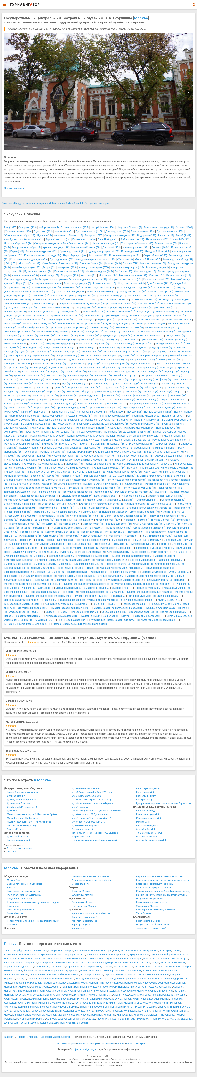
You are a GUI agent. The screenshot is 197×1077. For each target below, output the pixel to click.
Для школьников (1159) (89, 231)
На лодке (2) (30, 463)
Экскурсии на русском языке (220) (95, 259)
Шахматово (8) (134, 387)
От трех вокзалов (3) (173, 499)
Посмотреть (82, 1043)
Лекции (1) (166, 583)
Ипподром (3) (71, 535)
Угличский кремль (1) (169, 595)
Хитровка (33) (88, 275)
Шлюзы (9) (43, 455)
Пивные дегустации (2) (148, 587)
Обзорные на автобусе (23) (19, 235)
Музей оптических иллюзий (86, 788)
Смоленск (144, 962)
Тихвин (122, 1018)
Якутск (117, 966)
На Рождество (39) (64, 423)
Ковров (63, 982)
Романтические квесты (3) (156, 535)
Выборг (47, 994)
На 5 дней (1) (99, 603)
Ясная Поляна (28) (89, 335)
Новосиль (139, 1014)
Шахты (84, 970)
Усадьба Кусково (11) (79, 415)
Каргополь (87, 1010)
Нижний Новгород (101, 950)
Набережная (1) (59, 359)
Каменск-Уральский (39, 978)
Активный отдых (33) (21, 383)
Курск (156, 958)
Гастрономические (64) (71, 303)
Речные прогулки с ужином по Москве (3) (67, 467)
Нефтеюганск (177, 982)
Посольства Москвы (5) (31, 319)
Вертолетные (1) (49, 507)
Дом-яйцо (12, 810)
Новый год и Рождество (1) (123, 535)
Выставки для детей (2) (61, 555)
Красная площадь (145, 814)
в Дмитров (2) (57, 367)
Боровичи (85, 1006)
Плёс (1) (63, 515)
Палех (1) (92, 567)
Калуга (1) (126, 615)
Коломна (74, 982)
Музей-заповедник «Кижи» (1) (92, 595)
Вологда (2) (118, 595)
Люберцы (68, 978)
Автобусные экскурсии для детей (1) (101, 503)
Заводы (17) (11, 391)
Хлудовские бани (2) (118, 551)
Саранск (71, 966)
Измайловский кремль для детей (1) (155, 447)
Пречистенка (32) (84, 319)
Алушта (23, 998)
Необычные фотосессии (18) (169, 395)
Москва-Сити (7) (56, 375)
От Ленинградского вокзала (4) (112, 415)
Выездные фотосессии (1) (149, 615)
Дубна (34, 1022)
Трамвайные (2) (42, 511)
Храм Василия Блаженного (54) (60, 263)
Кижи (92, 1002)
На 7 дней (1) (87, 579)
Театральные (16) (86, 295)
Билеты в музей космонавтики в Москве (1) (163, 475)
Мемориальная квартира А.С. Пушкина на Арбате (32, 814)
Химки (24, 974)
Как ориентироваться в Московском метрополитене (162, 880)
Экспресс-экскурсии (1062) (41, 251)
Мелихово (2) (113, 431)
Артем (113, 990)
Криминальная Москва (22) (29, 375)
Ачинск (168, 986)
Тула (109, 958)
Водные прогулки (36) (79, 451)
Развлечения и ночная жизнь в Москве (91, 880)
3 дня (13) (164, 543)
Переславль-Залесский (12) (84, 387)
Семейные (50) (40, 295)
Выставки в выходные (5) (36, 423)
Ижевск (80, 954)
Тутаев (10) (60, 387)
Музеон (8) (51, 395)
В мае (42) (140, 539)
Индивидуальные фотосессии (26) (100, 395)
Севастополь (121, 962)
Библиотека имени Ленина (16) (22, 503)
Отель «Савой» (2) (179, 571)
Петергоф (67, 1002)
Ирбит (136, 998)
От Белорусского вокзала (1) (39, 575)
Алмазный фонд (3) (167, 443)
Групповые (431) (43, 231)
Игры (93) (21, 283)
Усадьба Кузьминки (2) (176, 587)
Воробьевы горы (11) (126, 375)
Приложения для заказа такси (151, 902)
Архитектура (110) (115, 315)
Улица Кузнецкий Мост (148, 833)
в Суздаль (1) (97, 527)
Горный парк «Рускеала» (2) (20, 587)
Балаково (73, 974)
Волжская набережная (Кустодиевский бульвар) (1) (89, 599)
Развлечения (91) (165, 307)
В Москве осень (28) (132, 239)
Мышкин (129, 1002)
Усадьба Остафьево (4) (91, 403)
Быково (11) (41, 411)
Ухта (29, 994)
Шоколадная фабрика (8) (137, 431)
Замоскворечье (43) (44, 303)
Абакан (94, 978)
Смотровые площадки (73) (119, 235)
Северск (178, 986)
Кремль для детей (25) (72, 251)
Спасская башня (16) (91, 263)
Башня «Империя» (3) (147, 419)
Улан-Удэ (9, 962)
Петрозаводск (172, 966)
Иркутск (134, 954)
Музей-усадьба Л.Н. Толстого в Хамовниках (29, 822)
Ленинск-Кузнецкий (149, 990)
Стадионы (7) (115, 427)
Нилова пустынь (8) (15, 343)
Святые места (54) (148, 303)
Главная (8, 1036)
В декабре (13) (28, 519)
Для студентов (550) (117, 231)
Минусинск (44, 1002)
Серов (146, 994)
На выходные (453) (157, 239)
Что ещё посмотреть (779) (94, 267)
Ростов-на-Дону (143, 950)
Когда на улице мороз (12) (164, 351)
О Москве (12, 924)
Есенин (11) (67, 507)
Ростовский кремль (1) (136, 519)
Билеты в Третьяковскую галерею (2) (149, 507)
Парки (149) (17, 251)
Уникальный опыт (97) (17, 299)
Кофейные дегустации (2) (59, 603)
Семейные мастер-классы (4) (48, 435)
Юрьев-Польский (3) (119, 527)
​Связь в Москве (15, 913)
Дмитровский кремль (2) (169, 563)
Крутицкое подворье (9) (23, 307)
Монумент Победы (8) (129, 227)
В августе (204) (94, 331)
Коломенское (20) (164, 287)
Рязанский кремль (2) (117, 563)
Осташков (152, 1014)
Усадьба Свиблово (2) (43, 567)
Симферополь (46, 962)
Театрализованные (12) (114, 359)
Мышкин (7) (26, 387)
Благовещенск (51, 998)
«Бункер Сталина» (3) (147, 499)
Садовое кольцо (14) (102, 327)
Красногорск (100, 986)
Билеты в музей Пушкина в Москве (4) (105, 511)
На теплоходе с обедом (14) (109, 467)
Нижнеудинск (124, 1014)
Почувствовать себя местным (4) (69, 527)
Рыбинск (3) (50, 599)
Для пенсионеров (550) (170, 231)
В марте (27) (155, 539)
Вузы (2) (167, 423)
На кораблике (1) (133, 483)
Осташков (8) (150, 391)
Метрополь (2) (132, 391)
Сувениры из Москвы (82, 895)
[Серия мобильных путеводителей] (24, 4)
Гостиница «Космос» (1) (141, 595)
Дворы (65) (48, 267)
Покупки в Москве (81, 891)
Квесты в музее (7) (150, 319)
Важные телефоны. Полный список (24, 884)
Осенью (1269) (184, 227)
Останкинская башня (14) (121, 303)
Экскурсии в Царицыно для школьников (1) (102, 423)
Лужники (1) (162, 491)
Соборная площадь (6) (32, 391)
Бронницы (109, 1006)
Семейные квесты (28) (144, 299)
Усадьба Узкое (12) (113, 387)
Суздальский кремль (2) (18, 555)
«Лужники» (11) (180, 551)
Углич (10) (24, 395)
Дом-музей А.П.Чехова (18, 803)
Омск (116, 950)
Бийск (41, 974)
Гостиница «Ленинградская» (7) (140, 367)
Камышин (67, 986)
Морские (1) (76, 487)
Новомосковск (133, 982)
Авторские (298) (97, 255)
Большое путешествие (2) (161, 607)
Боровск (97, 1006)
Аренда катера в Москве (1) (149, 527)
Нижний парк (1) (51, 547)
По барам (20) (115, 411)
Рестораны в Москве (82, 902)
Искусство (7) (92, 447)
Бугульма (82, 998)
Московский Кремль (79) (85, 247)
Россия (10, 944)
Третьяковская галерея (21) (105, 407)
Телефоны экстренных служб (151, 928)
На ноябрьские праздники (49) (165, 515)
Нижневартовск (13, 970)
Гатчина (110, 1002)
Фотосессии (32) (69, 395)
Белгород (78, 962)
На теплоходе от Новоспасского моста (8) (118, 451)
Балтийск (33, 1006)
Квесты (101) (156, 275)
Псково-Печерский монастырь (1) (23, 615)
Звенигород (81, 1002)
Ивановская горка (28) (25, 275)
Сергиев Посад (145, 986)
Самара (52, 950)
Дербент (55, 986)
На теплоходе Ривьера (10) (57, 459)
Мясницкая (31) (128, 319)
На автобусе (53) (64, 231)
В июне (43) (27, 539)
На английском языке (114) (102, 291)
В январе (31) (179, 543)
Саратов (35, 954)
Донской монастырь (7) (67, 511)
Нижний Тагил (64, 962)
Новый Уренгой (77, 990)
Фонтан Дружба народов (149, 840)
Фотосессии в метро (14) (91, 411)
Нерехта (85, 1014)
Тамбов (81, 966)
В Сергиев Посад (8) (127, 383)
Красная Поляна (160, 1010)
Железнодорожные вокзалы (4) (39, 495)
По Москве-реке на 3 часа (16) (22, 459)
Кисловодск (150, 982)
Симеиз (156, 1002)
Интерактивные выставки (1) (62, 615)
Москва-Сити (143, 822)
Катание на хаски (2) (172, 511)
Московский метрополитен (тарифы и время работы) (163, 891)
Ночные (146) (113, 263)
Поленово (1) (30, 451)
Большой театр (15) (30, 447)
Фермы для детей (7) (142, 379)
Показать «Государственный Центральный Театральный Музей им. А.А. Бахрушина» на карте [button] (55, 203)
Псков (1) (64, 611)
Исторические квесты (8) (114, 299)
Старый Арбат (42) (106, 319)
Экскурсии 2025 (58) (66, 579)
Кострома (127, 966)
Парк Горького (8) (167, 487)
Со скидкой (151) (70, 311)
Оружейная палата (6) (70, 483)
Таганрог (186, 966)
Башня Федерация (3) (80, 375)
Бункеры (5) (172, 371)
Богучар (73, 1006)
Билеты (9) (52, 479)
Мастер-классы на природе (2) (104, 499)
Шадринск (186, 1018)
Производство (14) (15, 311)
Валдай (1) (51, 611)
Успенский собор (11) (79, 391)
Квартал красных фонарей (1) (62, 531)
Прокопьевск (12, 974)
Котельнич (144, 1010)
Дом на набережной (17, 836)
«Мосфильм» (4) (13, 515)
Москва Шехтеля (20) (47, 383)
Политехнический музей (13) (39, 323)
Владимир (107, 962)
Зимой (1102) (183, 235)
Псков (33, 974)
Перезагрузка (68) (44, 407)
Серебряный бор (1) (31, 531)
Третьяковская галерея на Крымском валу (93, 840)
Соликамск (135, 994)
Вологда (60, 966)
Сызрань (175, 974)
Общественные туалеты (19, 898)
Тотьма (131, 1018)
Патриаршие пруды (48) (60, 343)
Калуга (155, 962)
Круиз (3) (52, 475)
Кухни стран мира (107, 1043)
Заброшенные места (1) (173, 399)
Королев (109, 974)
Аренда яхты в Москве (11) (91, 459)
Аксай (14, 998)
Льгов (7, 1014)
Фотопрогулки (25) (14, 399)
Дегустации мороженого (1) (34, 607)
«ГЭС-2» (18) (167, 367)
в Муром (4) (31, 515)
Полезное (120, 1043)
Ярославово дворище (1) (143, 611)
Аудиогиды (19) (152, 471)
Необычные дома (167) (99, 271)
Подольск (97, 974)
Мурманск (40, 966)
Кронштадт (10, 1002)
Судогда (90, 1018)
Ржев (154, 994)
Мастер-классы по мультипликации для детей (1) (81, 623)
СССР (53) (9, 319)
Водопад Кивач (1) (122, 587)
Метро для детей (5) (92, 323)
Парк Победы (143, 792)
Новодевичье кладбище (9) (52, 331)
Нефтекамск (11, 986)
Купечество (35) (25, 315)
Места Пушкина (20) (20, 407)
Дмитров (59, 1022)
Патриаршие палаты (82, 836)
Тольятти (59, 954)
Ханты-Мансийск (171, 1002)
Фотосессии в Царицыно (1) (117, 547)
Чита (163, 962)
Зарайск (126, 998)
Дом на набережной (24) (18, 243)
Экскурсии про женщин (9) (19, 331)
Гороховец (47, 1010)
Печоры (180, 1014)
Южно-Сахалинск (126, 974)
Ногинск (9, 994)
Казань (29, 950)
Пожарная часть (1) (92, 531)
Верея (138, 1006)
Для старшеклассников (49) (45, 283)
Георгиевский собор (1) (71, 567)
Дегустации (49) (96, 303)
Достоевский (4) (129, 339)
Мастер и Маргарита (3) (115, 363)
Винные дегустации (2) (111, 575)
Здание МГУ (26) (179, 239)
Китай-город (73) (49, 275)
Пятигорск (105, 982)
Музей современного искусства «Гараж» (92, 803)
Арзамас (51, 990)
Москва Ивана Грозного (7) (81, 299)
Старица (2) (67, 551)
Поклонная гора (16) (84, 239)
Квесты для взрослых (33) (138, 307)
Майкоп (93, 982)
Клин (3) (8, 403)
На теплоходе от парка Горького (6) (126, 479)
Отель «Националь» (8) (60, 319)
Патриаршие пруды (146, 825)
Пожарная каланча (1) (80, 543)
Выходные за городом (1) (23, 507)
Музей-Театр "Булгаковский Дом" (89, 822)
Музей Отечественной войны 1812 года (92, 792)
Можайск (51, 1014)
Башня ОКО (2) (103, 375)
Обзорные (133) (27, 227)
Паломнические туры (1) (125, 571)
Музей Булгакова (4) (143, 363)
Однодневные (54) (107, 339)
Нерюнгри (109, 1014)
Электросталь (155, 978)
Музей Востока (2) (43, 355)
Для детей (11, 851)
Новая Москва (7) (116, 403)
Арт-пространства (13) (176, 387)
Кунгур (22, 1002)
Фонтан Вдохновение (147, 836)
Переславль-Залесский (172, 994)
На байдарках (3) (49, 551)
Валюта (11, 887)
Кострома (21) (43, 387)
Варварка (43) (166, 235)
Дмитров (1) (83, 603)
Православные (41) (152, 339)
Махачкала (156, 954)
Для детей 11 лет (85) (157, 251)
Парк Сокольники (145, 796)
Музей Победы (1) (115, 531)
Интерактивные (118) (178, 275)
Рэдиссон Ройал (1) (71, 475)
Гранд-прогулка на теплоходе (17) (163, 451)
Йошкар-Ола (31, 970)
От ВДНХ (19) (49, 523)
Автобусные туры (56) (144, 543)
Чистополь (10, 1006)
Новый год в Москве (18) (68, 235)
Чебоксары (119, 958)
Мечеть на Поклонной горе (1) (117, 399)
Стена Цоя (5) (78, 379)
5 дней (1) (115, 603)
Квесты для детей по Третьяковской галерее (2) (145, 463)
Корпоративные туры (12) (25, 523)
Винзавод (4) (49, 443)
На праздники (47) (66, 519)
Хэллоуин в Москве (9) (17, 363)
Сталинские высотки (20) (34, 359)
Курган (134, 962)
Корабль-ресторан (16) (65, 455)
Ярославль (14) (150, 383)
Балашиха (171, 970)
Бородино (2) (30, 335)
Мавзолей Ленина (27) (148, 259)
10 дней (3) (37, 611)
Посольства (13, 906)
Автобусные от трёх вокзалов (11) (24, 239)
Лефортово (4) (32, 431)
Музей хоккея (79, 807)
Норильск (9, 978)
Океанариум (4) (13, 431)
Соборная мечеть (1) (67, 355)
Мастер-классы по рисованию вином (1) (149, 575)
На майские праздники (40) (93, 539)
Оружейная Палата (82, 829)
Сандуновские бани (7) (90, 431)
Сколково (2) (37, 427)
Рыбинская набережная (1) (73, 619)
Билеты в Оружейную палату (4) (103, 483)
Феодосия (66, 994)
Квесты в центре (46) (160, 291)
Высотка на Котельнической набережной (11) (93, 367)
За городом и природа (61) (63, 339)
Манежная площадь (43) (105, 243)
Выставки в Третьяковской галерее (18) (60, 315)
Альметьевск (50, 982)
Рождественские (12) (133, 495)
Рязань (38, 958)
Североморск (143, 1002)
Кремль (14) (11, 379)
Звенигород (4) (38, 367)
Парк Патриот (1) (182, 507)
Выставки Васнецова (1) (18, 563)
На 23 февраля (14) (121, 539)
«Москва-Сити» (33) (28, 263)
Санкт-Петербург (14, 950)
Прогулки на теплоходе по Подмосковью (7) (87, 491)
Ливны (184, 1010)
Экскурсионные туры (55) (170, 343)
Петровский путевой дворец (21, 825)
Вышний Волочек (180, 1006)
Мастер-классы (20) (164, 431)
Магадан (32, 1002)
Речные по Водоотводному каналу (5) (82, 479)
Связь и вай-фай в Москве (20, 909)
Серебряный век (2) (53, 503)
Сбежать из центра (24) (66, 351)
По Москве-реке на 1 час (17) (97, 455)
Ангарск (119, 970)
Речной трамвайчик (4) (158, 483)
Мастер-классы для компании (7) (41, 439)
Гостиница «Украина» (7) (146, 415)
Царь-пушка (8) (56, 391)
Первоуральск (20, 982)
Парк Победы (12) (108, 239)
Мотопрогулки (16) (93, 523)
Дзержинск (72, 970)
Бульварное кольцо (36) (38, 271)
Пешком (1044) (160, 247)
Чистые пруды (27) (145, 271)
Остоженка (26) (94, 315)
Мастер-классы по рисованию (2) (77, 575)
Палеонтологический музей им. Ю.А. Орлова (94, 833)
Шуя (6, 1022)
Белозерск (46, 1006)
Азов (7, 998)
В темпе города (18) (109, 307)
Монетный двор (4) (44, 291)
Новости (130, 1043)
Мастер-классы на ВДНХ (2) (112, 559)
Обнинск (62, 990)
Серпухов (163, 982)
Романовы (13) (71, 287)
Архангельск (92, 962)
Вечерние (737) (93, 235)
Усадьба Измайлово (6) (34, 527)
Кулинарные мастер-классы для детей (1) (115, 619)
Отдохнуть (93, 1043)
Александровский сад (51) (178, 259)
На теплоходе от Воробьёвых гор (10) (125, 351)
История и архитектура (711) (125, 255)
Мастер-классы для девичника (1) (71, 607)
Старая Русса (120, 994)
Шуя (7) (66, 383)
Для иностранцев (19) (139, 315)
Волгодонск (82, 978)
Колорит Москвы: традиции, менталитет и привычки (33, 921)
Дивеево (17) (36, 343)
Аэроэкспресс (79, 928)
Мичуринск (38, 1014)
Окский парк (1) (100, 571)
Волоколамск (150, 1006)
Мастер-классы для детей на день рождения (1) (66, 559)
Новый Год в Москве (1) (61, 539)
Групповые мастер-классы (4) (67, 499)
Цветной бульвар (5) (163, 503)
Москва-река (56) (92, 351)
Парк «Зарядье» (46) (74, 255)
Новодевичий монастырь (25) (162, 327)
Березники (129, 978)
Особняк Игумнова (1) (154, 571)
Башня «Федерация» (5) (77, 283)
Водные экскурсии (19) (97, 475)
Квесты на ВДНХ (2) (169, 599)
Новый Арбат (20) (108, 347)
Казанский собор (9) (62, 295)
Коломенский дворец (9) (46, 287)
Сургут (51, 966)
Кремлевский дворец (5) (107, 391)
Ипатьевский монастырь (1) (50, 543)
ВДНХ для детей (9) (124, 475)
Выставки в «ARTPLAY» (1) (74, 443)
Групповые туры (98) (163, 519)
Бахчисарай (35, 998)
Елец (29, 990)
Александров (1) (52, 535)
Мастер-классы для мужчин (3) (165, 495)
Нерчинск (96, 1014)
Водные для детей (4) (118, 523)
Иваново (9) (22, 403)
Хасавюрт (117, 982)
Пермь (176, 950)
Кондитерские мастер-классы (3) (86, 435)
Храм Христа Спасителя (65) (137, 243)
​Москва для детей (81, 884)
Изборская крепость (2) (85, 611)
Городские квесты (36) (133, 291)
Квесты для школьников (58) (90, 279)
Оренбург (182, 954)
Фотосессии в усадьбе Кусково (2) (155, 547)
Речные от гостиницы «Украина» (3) (24, 475)
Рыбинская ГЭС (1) (45, 619)
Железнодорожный (175, 978)
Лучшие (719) (130, 263)
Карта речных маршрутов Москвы (153, 887)
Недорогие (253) (146, 235)
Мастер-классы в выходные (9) (132, 439)
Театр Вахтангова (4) (57, 379)
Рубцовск (36, 982)
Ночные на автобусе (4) (60, 427)
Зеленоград (46, 1022)
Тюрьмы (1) (180, 579)
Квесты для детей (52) (156, 279)
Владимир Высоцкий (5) (134, 347)
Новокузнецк (12, 958)
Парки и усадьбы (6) (64, 403)
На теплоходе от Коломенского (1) (167, 531)
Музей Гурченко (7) (134, 407)
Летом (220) (166, 299)
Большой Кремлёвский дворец (23, 792)
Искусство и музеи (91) (131, 283)
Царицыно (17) (109, 335)
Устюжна (163, 1018)
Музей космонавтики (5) (177, 319)
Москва (141, 18)
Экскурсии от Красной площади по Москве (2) (148, 331)
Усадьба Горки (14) (167, 311)
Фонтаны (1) (118, 507)
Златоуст (21, 978)
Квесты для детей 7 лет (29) (98, 287)
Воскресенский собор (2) (18, 571)
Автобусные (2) (44, 579)
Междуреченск (127, 990)
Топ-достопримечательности (19, 848)
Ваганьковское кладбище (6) (49, 363)
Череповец (10, 966)
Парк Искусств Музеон (147, 788)
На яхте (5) (72, 503)
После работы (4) (76, 371)
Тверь (19, 962)
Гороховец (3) (48, 515)
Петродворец (166, 1014)
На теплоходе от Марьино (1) (138, 487)
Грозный (107, 966)
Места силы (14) (107, 275)
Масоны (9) (136, 323)
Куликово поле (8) (86, 343)
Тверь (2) (179, 391)
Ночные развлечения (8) (158, 411)
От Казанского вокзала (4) (51, 419)
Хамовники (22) (87, 347)
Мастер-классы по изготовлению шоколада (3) (134, 435)
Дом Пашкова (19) (157, 283)
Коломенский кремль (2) (88, 563)
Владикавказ (25, 966)
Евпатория (39, 990)
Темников (111, 1018)
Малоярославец (21, 1014)
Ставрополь (30, 962)
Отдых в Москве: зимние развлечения (91, 876)
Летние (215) (112, 331)
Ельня (58, 1010)
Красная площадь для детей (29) (29, 259)
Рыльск (40, 1018)
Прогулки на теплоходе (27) (143, 467)
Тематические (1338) (143, 231)
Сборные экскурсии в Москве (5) (63, 447)
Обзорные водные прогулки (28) (174, 455)
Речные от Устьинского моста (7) (134, 491)
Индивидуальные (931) (136, 247)
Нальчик (94, 970)
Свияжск (51, 1018)
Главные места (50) (166, 243)
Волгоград (165, 950)
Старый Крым (104, 994)
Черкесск (24, 986)
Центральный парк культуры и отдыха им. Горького (162, 803)
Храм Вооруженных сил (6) (24, 415)
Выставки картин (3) (45, 563)
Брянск (147, 958)
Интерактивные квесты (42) (125, 279)
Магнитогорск (180, 958)
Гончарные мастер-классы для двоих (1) (27, 623)
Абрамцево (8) (153, 387)
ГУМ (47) (10, 263)
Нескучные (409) (67, 267)
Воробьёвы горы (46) (58, 239)
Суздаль (37, 994)
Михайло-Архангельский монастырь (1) (122, 567)
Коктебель (176, 998)
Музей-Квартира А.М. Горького (22, 818)
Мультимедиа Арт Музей (84, 825)
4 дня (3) (40, 539)
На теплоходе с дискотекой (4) (102, 487)
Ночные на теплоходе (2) (90, 551)
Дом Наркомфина (16, 796)
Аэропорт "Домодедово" (84, 917)
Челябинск (127, 950)
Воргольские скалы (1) (17, 591)
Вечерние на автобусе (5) (26, 247)
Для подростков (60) (61, 259)
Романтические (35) (104, 283)
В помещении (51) (68, 323)
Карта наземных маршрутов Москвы (154, 884)
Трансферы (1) (12, 575)
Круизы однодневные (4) (147, 523)
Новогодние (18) (32, 347)
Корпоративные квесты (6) (170, 315)
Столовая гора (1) (19, 611)
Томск (46, 958)
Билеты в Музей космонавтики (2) (24, 479)
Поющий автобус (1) (173, 415)
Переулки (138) (70, 275)
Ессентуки (167, 990)
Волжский (179, 962)
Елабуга (116, 998)
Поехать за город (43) (16, 339)
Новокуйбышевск (14, 990)
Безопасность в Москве (148, 921)
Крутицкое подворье (18, 840)
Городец (35, 1010)
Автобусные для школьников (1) (160, 619)
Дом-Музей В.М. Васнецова (21, 807)
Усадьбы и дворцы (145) (26, 267)
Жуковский (102, 990)
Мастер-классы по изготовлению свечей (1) (118, 607)
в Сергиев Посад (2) (122, 343)
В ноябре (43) (46, 519)
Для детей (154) (111, 247)
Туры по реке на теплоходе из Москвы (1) (43, 487)
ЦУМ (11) (25, 351)
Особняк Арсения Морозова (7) (70, 327)
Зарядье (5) (57, 371)
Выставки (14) (125, 419)
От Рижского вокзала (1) (140, 443)
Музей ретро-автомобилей (85, 796)
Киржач (98, 1010)
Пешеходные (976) (132, 251)
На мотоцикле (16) (69, 523)
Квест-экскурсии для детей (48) (22, 279)
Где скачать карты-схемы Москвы (24, 895)
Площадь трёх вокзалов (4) (76, 495)
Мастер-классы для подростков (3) (132, 555)
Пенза (67, 958)
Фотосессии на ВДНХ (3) (161, 407)
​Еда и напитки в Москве (84, 906)
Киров (144, 998)
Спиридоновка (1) (30, 535)
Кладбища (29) (145, 311)
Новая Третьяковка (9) (18, 511)
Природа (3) (93, 363)
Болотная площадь (146, 810)
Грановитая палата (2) (62, 411)
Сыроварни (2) (76, 363)
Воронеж (24, 954)
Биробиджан (68, 998)
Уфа (156, 950)
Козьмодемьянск (159, 998)
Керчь (84, 982)
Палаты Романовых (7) (129, 327)
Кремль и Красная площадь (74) (42, 255)
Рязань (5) (37, 395)
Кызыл (159, 986)
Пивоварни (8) (133, 411)
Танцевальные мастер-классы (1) (23, 603)
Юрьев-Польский (20, 1022)
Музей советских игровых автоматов (91, 799)
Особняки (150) (123, 271)
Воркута (164, 1006)
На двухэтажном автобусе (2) (124, 471)
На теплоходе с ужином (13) (177, 467)
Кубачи (175, 1010)
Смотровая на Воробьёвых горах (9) (161, 375)
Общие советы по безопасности (152, 924)
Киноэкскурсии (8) (167, 295)
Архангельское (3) (142, 563)
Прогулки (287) (144, 343)
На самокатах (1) (41, 351)
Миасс (7, 982)
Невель (75, 1014)
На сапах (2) (71, 591)
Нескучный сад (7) (147, 399)
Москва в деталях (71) (153, 263)
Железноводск (71, 1010)
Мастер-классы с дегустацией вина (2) (26, 499)
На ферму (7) (163, 379)
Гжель (7, 1010)
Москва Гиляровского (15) (145, 423)
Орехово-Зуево (40, 986)
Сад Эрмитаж (143, 799)
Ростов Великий (25, 1018)
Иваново (166, 958)
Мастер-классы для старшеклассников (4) (88, 583)
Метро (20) (24, 295)
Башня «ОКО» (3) (41, 403)
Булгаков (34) (127, 355)
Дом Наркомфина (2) (51, 463)
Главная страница (60, 1043)
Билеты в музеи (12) (174, 471)
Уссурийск (116, 978)
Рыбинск (62, 974)
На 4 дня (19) (86, 519)
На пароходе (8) (26, 455)
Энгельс (51, 974)
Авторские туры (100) (108, 519)
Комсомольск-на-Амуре (149, 966)
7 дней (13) (40, 555)
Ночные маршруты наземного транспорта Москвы (161, 895)
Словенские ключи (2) (114, 611)
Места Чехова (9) (88, 399)
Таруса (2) (43, 399)
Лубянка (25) (44, 235)
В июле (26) (58, 571)
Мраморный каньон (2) (69, 587)
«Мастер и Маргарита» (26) (152, 355)
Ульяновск (92, 954)
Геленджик (95, 998)
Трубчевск (142, 1018)
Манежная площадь (146, 818)
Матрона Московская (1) (94, 591)
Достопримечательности (55, 1036)
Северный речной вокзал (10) (146, 403)
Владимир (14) (80, 383)
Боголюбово (60, 1006)
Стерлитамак (94, 966)
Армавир (85, 974)
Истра (119, 1002)
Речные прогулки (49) (52, 451)
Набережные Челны (84, 958)
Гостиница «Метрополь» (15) (58, 431)
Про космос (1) (136, 531)
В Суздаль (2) (117, 591)
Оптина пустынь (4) (176, 339)
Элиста (91, 990)
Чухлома (174, 1018)
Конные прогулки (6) (137, 503)
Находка (104, 978)
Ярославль (122, 954)
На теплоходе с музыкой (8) (25, 467)
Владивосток (107, 954)
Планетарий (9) (12, 323)
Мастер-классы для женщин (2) (22, 443)
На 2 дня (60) (102, 543)
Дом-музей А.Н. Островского (21, 799)
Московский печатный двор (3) (99, 355)
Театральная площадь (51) (159, 227)
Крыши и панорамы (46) (57, 279)
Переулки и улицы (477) (75, 227)
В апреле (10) (42, 571)
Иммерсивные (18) (170, 359)
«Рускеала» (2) (182, 583)
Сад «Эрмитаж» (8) (161, 347)
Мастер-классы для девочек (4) (170, 439)
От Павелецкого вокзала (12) (56, 307)
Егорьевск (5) (38, 339)
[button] (194, 5)
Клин (107, 1010)
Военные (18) (47, 335)
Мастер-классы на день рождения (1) (136, 583)
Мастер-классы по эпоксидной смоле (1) (49, 595)
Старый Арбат (143, 829)
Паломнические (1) (78, 571)
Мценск (56, 1002)
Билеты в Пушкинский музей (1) (100, 615)
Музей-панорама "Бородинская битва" (91, 818)
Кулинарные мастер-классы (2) (126, 579)
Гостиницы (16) (117, 459)
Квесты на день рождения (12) (134, 287)
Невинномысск (83, 986)
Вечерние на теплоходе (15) (89, 471)
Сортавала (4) (46, 587)
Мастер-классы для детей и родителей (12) (87, 439)
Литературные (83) (85, 307)
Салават (141, 978)
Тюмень (144, 954)
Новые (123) (11, 535)
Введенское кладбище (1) (47, 591)
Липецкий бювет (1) (28, 547)
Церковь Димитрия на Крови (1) (22, 599)
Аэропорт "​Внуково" (82, 924)
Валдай (101, 1002)
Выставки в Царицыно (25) (43, 311)
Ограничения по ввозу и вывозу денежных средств (33, 902)
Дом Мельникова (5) (32, 379)
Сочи (44, 950)
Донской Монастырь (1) (143, 559)
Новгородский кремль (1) (174, 611)
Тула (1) (101, 579)
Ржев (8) (104, 343)
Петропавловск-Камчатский (153, 974)
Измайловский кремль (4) (117, 447)
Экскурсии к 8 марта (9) (35, 371)
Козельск (117, 1010)
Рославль (9, 1018)
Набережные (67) (49, 227)
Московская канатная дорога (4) (150, 551)
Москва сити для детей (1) (91, 427)
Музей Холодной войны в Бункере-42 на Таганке (96, 810)
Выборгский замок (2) (96, 587)
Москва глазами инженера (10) (81, 547)
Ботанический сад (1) (106, 495)
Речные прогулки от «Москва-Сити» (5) (48, 471)
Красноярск (11, 954)
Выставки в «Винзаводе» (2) (107, 443)
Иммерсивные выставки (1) (93, 555)
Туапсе (91, 994)
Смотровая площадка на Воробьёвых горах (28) (61, 243)
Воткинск (179, 990)
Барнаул (70, 954)
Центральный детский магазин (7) (148, 459)
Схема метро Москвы (147, 906)
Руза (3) (31, 399)
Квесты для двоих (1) (16, 567)
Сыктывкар (107, 970)
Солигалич (79, 1018)
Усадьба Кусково (16, 829)
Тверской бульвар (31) (111, 295)
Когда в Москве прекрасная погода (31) (111, 371)
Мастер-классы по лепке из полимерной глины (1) (33, 583)
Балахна (22, 1006)
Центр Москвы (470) (102, 227)
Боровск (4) (87, 339)
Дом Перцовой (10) (117, 323)
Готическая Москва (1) (135, 603)
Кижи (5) (98, 515)
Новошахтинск (126, 986)
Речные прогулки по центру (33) (134, 455)
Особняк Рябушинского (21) (34, 327)
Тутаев (153, 1018)
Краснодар (47, 954)
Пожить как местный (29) (69, 271)
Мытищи (57, 978)
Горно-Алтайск (20, 1010)
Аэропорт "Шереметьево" (85, 921)
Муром (113, 986)
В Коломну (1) (172, 523)
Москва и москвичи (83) (133, 275)
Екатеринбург (82, 950)
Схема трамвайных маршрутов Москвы (156, 909)
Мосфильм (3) (74, 463)
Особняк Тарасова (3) (171, 559)
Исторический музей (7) (143, 359)
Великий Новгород (153, 970)
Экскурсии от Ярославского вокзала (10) (91, 419)
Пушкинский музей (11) (149, 371)
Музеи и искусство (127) (140, 295)
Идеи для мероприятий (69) (103, 251)
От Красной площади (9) (70, 291)
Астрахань (57, 958)
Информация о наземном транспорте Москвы (159, 876)
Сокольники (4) (19, 367)
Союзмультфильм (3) (93, 535)
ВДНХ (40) (126, 335)
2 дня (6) (128, 499)
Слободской (65, 1018)
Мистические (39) (155, 323)
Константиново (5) (80, 515)
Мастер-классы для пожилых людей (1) (150, 591)
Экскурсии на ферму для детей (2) (108, 379)
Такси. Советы (143, 913)
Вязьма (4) (166, 391)
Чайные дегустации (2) (159, 579)
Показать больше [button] (14, 188)
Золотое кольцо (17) (102, 383)
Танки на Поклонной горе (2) (92, 507)
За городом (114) (67, 335)
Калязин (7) (167, 383)
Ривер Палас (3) (14, 471)
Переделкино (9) (175, 335)
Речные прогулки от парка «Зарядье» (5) (32, 483)
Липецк (101, 958)
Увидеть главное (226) (18, 231)
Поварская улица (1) (53, 415)
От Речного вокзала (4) (46, 491)
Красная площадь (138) (56, 247)
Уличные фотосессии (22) (136, 395)
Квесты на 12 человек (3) (148, 335)
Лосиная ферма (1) (21, 543)
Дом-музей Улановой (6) (84, 359)
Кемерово (27, 958)
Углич (83, 994)
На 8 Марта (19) (120, 543)
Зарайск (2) (65, 563)
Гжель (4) (26, 411)
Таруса (100, 1018)
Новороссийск (56, 970)
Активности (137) (20, 287)
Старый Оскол (133, 970)
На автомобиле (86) (93, 311)
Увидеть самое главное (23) (60, 347)
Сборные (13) (125, 259)
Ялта (76, 994)
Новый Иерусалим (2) (63, 399)
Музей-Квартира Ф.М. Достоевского (90, 814)
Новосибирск (65, 950)
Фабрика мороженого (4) (139, 427)
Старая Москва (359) (155, 255)
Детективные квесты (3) (144, 511)
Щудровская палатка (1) (161, 567)
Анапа (56, 994)
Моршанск (64, 1014)
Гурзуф (107, 998)
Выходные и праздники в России (23, 891)
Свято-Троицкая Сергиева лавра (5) (125, 515)
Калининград (134, 958)
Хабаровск (170, 954)
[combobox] (194, 3)
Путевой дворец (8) (167, 427)
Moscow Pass (13, 880)
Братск (43, 970)
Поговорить (140, 1043)
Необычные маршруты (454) (127, 267)
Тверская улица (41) (157, 267)
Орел (170, 962)
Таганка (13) (77, 331)
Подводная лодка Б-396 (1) (99, 463)
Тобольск (20, 994)
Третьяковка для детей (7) (72, 407)
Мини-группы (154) (20, 355)
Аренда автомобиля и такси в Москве (91, 913)
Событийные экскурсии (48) (48, 299)
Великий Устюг (125, 1006)
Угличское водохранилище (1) (138, 599)
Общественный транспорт (149, 898)
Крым (37, 950)
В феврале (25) (172, 539)
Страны (72, 1043)
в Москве (42, 780)
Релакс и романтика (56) (121, 311)
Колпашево (130, 1010)
